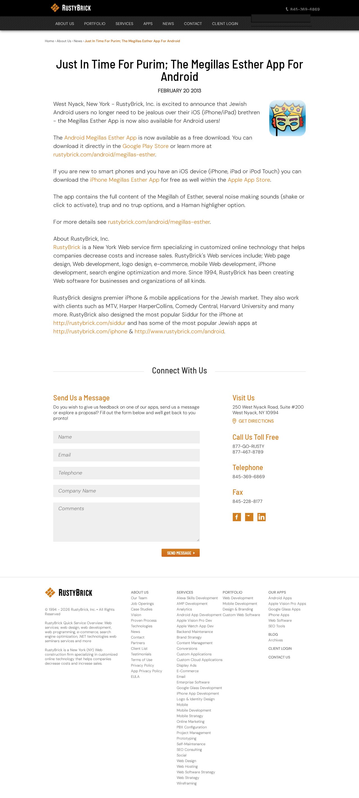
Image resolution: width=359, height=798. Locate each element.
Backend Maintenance (195, 631)
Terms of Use (141, 659)
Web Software (280, 620)
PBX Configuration (192, 727)
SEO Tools (276, 626)
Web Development (238, 598)
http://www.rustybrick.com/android (179, 331)
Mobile (182, 704)
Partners (138, 642)
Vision (136, 614)
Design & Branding (238, 609)
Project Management (194, 732)
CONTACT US (279, 657)
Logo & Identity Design (196, 699)
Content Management (195, 642)
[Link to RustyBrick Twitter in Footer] (249, 517)
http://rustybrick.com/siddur (89, 323)
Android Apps (280, 598)
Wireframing (187, 783)
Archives (275, 640)
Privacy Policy (142, 665)
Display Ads (186, 665)
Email (181, 676)
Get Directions (256, 421)
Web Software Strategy (196, 772)
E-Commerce (188, 671)
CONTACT (193, 23)
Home (49, 41)
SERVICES (124, 23)
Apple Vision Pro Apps (287, 603)
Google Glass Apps (284, 609)
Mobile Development (194, 710)
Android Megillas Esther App (100, 137)
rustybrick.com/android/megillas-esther (104, 154)
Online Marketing (190, 721)
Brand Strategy (189, 637)
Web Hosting (187, 766)
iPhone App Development (198, 693)
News (78, 41)
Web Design (186, 760)
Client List (139, 648)
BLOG (273, 634)
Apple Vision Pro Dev (194, 620)
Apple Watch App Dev (195, 626)
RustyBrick (66, 247)
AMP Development (192, 603)
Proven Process (144, 620)
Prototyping (186, 738)
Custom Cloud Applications (199, 659)
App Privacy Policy (146, 671)
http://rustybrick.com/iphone (90, 331)
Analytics (184, 609)
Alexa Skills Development (197, 598)
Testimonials (141, 654)
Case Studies (141, 609)
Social (182, 755)
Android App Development (199, 614)
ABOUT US (140, 592)
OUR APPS (277, 592)
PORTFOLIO (94, 23)
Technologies (141, 626)
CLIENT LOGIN (225, 23)
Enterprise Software (193, 682)
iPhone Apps (278, 614)
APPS (148, 23)
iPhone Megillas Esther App (124, 179)
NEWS (168, 23)
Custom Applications (194, 654)
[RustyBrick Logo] (70, 7)
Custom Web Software (241, 614)
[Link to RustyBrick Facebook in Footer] (237, 517)
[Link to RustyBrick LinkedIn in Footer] (261, 517)
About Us (64, 23)
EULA (135, 676)
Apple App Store (249, 179)
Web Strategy (188, 777)
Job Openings (142, 603)
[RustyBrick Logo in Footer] (68, 592)
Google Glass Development (199, 687)
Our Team (139, 598)
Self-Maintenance (191, 744)
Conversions (187, 648)
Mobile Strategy (190, 715)
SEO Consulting (189, 749)
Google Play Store (146, 146)
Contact (137, 637)
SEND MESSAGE (179, 553)
